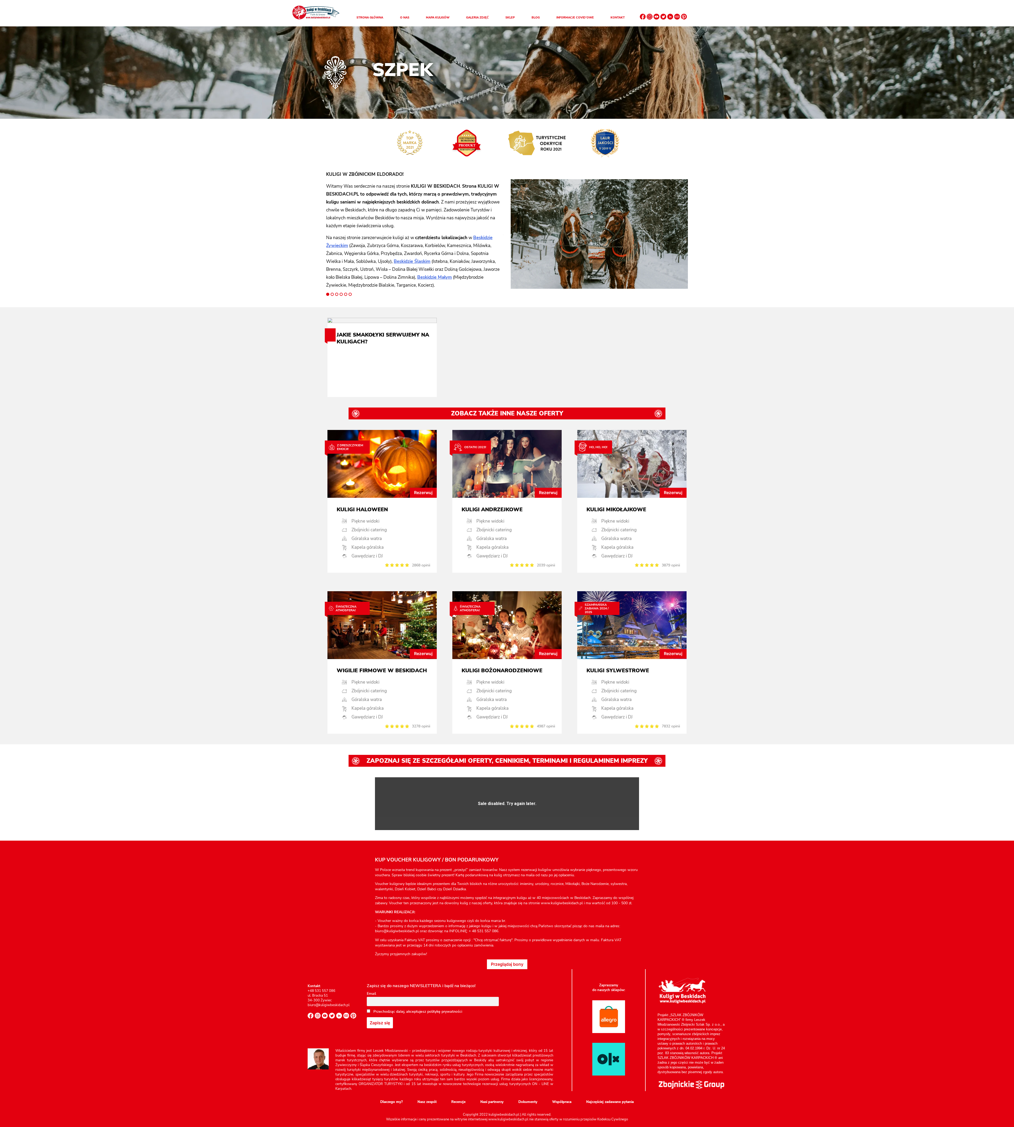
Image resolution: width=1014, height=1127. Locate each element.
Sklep (510, 18)
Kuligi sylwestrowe (617, 670)
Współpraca (561, 1102)
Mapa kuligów (437, 18)
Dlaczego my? (391, 1102)
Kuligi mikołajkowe (616, 509)
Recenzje (458, 1102)
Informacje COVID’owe (575, 18)
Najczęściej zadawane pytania (610, 1102)
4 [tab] (341, 294)
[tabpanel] (414, 230)
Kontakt (618, 18)
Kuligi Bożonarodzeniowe (502, 670)
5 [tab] (345, 294)
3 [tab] (336, 294)
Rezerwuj (423, 492)
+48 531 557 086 (321, 990)
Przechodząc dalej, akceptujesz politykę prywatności (417, 1011)
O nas (404, 18)
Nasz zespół (426, 1102)
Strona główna (369, 18)
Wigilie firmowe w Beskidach (382, 670)
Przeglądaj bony (507, 964)
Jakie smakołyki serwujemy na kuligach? (383, 338)
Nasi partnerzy (492, 1102)
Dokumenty (527, 1102)
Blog (536, 18)
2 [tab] (332, 294)
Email (371, 993)
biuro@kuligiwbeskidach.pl (329, 1005)
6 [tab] (350, 294)
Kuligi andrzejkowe (492, 509)
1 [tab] (327, 294)
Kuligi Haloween (362, 509)
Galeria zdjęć (477, 18)
